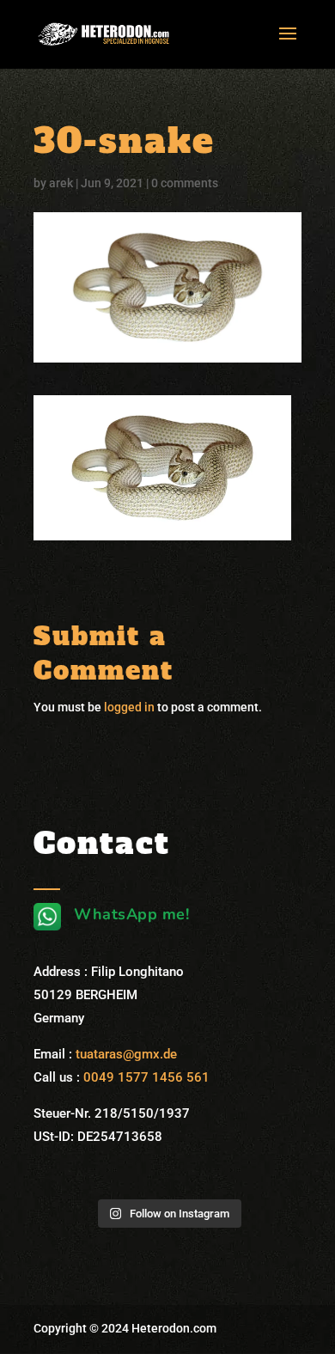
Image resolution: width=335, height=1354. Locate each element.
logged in (129, 707)
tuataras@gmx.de (126, 1054)
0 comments (184, 183)
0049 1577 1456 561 (146, 1077)
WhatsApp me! (131, 914)
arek (61, 183)
